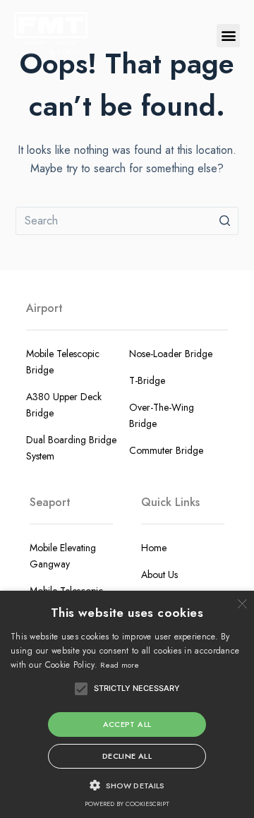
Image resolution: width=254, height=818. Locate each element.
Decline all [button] (127, 756)
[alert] (127, 704)
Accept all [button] (127, 724)
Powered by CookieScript (127, 803)
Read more (119, 664)
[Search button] (224, 221)
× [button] (241, 603)
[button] (228, 35)
